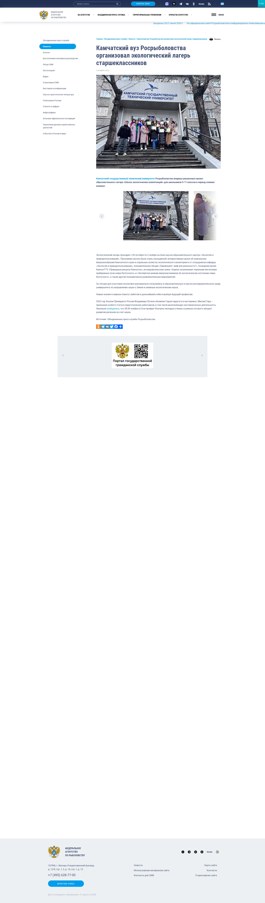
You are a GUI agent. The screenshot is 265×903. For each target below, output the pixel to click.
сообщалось (113, 308)
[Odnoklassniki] (98, 326)
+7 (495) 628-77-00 (61, 875)
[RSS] (209, 3)
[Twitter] (111, 326)
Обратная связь (143, 4)
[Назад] (63, 355)
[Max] (167, 4)
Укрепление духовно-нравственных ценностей (59, 126)
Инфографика (49, 112)
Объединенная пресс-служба (111, 15)
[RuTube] (201, 3)
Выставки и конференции (54, 88)
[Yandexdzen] (174, 4)
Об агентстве (84, 15)
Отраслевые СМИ (51, 82)
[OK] (193, 3)
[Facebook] (116, 326)
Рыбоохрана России (52, 100)
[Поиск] (117, 4)
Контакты (212, 870)
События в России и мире (54, 133)
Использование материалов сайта (151, 870)
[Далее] (202, 355)
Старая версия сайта (206, 875)
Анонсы (46, 52)
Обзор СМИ (48, 64)
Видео (45, 76)
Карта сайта (210, 865)
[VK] (187, 3)
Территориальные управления (147, 15)
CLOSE (261, 4)
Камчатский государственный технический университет (125, 178)
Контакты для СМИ (144, 875)
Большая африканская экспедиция (59, 118)
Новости (47, 46)
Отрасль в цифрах (51, 106)
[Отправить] (120, 326)
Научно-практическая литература (58, 94)
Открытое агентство (178, 15)
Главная (99, 39)
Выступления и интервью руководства (60, 58)
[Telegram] (180, 3)
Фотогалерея (49, 70)
